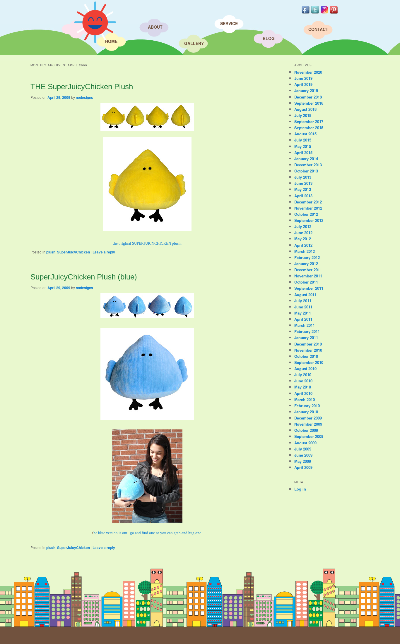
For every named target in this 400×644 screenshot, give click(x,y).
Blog (269, 38)
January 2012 (306, 263)
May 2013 (302, 189)
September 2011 (308, 288)
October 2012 (306, 214)
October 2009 (306, 430)
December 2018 (308, 97)
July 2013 (302, 177)
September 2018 (308, 103)
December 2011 (308, 269)
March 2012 (304, 251)
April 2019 (303, 84)
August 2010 (305, 368)
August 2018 (305, 109)
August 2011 (305, 294)
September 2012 (308, 220)
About (155, 27)
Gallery (194, 43)
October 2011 (306, 282)
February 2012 (307, 257)
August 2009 (305, 443)
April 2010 (303, 393)
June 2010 (303, 381)
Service (229, 23)
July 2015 (302, 140)
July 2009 (302, 449)
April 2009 (303, 467)
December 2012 (308, 202)
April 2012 (303, 245)
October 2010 (306, 356)
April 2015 (303, 152)
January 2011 (306, 337)
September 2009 (308, 436)
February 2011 (307, 331)
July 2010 (302, 374)
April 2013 (303, 195)
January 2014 (306, 158)
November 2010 (308, 350)
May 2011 (302, 313)
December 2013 (308, 165)
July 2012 (302, 226)
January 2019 (306, 90)
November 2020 (308, 72)
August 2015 (305, 134)
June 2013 (303, 183)
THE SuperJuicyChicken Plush (81, 86)
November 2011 (308, 276)
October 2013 (306, 171)
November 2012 (308, 208)
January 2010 (306, 412)
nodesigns (84, 97)
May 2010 (302, 387)
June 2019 (303, 78)
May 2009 (302, 461)
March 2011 (304, 325)
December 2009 (308, 418)
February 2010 (307, 405)
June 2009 (303, 455)
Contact (318, 29)
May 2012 (302, 238)
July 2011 (302, 300)
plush (50, 252)
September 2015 (308, 127)
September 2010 (308, 362)
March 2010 (304, 399)
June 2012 (303, 232)
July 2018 (302, 115)
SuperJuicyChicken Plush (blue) (83, 276)
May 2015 (302, 146)
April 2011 (303, 319)
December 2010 (308, 344)
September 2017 (308, 121)
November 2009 (308, 424)
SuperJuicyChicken (73, 252)
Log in (300, 489)
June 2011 (303, 307)
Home (111, 41)
